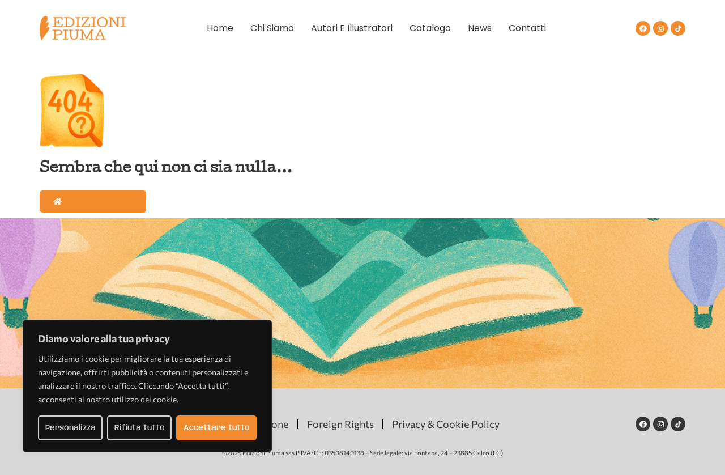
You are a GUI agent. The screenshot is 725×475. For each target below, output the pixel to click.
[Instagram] (660, 28)
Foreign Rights (340, 424)
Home (220, 28)
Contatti (527, 28)
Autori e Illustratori (352, 28)
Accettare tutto (217, 428)
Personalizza (70, 428)
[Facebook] (643, 28)
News (480, 28)
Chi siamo (272, 28)
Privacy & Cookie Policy (446, 424)
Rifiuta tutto (139, 428)
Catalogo (430, 28)
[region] (147, 386)
